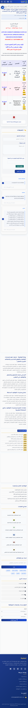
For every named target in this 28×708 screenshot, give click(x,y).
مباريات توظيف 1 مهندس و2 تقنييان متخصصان (15, 443)
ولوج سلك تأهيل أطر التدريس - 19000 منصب (18, 492)
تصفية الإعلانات (13, 620)
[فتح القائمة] (2, 2)
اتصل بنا (22, 598)
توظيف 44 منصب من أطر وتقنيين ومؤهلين (16, 436)
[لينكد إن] (14, 669)
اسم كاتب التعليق (21, 136)
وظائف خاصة (22, 681)
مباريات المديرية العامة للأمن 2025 (20, 494)
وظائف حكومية (22, 679)
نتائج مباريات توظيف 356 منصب (18, 434)
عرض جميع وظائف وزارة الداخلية (14, 121)
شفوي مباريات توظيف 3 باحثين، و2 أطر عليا (16, 445)
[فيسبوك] (21, 669)
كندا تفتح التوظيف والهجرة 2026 (18, 439)
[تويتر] (18, 669)
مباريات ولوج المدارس (19, 587)
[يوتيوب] (10, 669)
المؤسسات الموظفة (20, 689)
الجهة (25, 614)
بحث (14, 567)
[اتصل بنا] (8, 2)
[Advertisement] (14, 294)
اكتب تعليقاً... (22, 143)
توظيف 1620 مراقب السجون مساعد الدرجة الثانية (17, 498)
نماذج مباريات (21, 583)
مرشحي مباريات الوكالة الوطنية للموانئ (17, 441)
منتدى (22, 594)
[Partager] (2, 7)
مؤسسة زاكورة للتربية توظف (19, 447)
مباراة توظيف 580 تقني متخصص (20, 496)
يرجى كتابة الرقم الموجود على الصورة (16, 158)
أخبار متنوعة (21, 591)
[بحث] (11, 2)
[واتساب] (25, 669)
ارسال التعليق (19, 171)
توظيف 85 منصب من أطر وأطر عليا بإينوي (16, 449)
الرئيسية (23, 676)
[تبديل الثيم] (5, 2)
